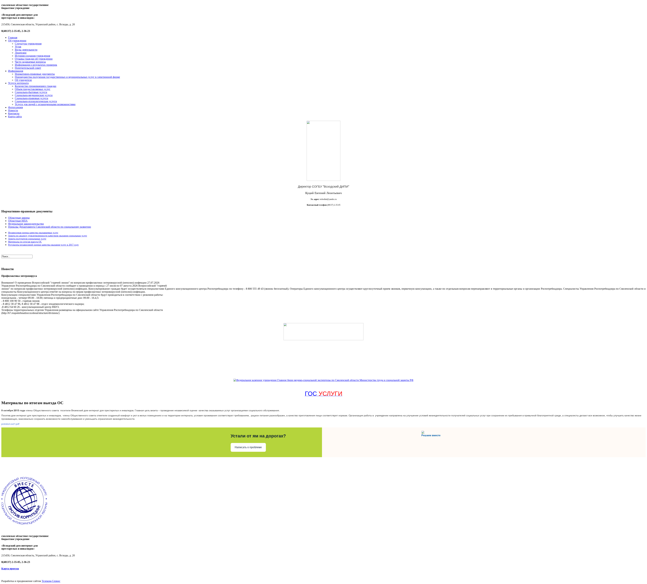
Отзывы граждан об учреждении (34, 58)
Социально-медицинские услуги (34, 95)
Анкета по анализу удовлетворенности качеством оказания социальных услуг (47, 235)
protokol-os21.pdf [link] (10, 424)
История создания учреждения (32, 55)
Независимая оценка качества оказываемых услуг (33, 232)
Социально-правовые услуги (31, 98)
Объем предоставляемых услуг (32, 89)
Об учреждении (17, 40)
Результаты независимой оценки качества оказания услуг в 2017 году (43, 245)
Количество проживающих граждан (35, 86)
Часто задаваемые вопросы (30, 61)
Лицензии (20, 52)
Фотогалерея (15, 107)
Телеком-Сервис (51, 581)
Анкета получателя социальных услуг (27, 239)
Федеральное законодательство (26, 223)
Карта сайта (15, 116)
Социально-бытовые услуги (31, 92)
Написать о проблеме (248, 447)
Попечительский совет (28, 67)
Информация (15, 70)
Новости (13, 110)
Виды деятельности (26, 49)
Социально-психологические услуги (36, 101)
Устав (18, 46)
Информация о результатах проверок (36, 64)
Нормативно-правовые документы (35, 74)
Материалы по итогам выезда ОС (25, 242)
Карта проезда (10, 568)
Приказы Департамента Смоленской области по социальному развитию (49, 226)
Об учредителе (23, 80)
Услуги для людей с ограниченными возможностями (45, 104)
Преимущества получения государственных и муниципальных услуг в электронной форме (67, 77)
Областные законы (19, 217)
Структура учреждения (28, 43)
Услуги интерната (18, 83)
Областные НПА (18, 220)
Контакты (13, 113)
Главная (12, 37)
